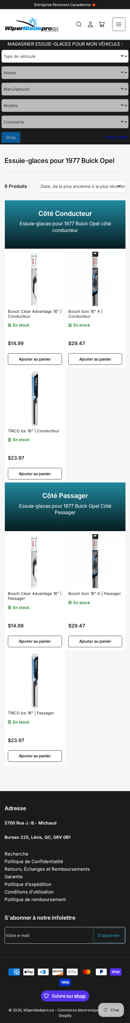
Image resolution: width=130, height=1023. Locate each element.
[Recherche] (79, 24)
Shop (11, 137)
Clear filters (116, 137)
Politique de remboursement (35, 899)
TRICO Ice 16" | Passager (31, 712)
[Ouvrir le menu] (118, 24)
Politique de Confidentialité (34, 861)
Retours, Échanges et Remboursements (47, 869)
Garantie (14, 877)
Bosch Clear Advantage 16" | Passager (34, 596)
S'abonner (109, 935)
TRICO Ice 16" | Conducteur (33, 430)
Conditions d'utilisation (29, 892)
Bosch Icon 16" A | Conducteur (85, 314)
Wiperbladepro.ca (38, 1010)
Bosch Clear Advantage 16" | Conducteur (34, 314)
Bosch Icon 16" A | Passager (94, 593)
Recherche (16, 854)
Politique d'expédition (28, 884)
